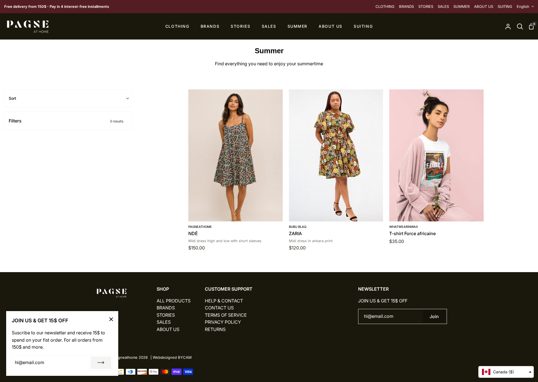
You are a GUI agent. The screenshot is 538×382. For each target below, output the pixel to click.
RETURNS (215, 329)
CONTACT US (219, 308)
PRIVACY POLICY (223, 322)
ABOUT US (168, 329)
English (523, 6)
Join (434, 316)
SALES (164, 322)
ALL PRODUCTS (174, 301)
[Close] (111, 319)
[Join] (101, 362)
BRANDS (166, 308)
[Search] (520, 26)
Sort (12, 98)
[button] (506, 372)
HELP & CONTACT (224, 301)
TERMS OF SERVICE (226, 315)
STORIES (166, 315)
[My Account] (508, 26)
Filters (66, 121)
